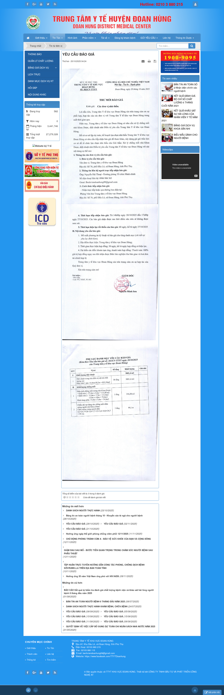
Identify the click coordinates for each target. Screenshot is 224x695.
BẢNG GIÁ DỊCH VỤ (38, 67)
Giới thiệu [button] (40, 37)
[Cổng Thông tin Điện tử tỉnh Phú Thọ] (42, 170)
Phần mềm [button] (88, 37)
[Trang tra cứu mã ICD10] (42, 210)
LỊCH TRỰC (34, 74)
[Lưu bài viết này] (155, 61)
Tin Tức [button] (56, 37)
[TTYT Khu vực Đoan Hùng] (33, 21)
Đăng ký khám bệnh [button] (125, 37)
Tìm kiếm (51, 659)
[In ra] (149, 61)
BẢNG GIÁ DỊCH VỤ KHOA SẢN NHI (184, 127)
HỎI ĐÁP (32, 87)
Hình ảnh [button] (72, 37)
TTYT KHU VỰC (114, 671)
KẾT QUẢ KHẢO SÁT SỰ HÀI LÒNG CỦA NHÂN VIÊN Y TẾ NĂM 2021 (180, 115)
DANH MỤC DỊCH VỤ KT (41, 81)
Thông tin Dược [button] (184, 37)
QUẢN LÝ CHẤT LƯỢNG (40, 60)
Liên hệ (50, 653)
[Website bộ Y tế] (41, 145)
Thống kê (31, 659)
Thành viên (32, 653)
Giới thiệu (31, 648)
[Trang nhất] (28, 38)
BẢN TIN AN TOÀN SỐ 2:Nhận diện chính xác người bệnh (185, 88)
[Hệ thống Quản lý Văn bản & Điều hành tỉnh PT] (42, 185)
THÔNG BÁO (35, 54)
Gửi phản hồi (214, 692)
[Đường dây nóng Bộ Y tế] (180, 61)
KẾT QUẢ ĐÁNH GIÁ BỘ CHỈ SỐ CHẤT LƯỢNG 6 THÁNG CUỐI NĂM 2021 (178, 100)
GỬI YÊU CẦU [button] (148, 37)
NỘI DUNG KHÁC (37, 94)
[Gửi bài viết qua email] (143, 61)
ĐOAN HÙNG (128, 671)
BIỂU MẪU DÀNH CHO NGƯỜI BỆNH (185, 136)
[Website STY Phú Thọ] (42, 155)
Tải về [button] (104, 37)
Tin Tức (50, 648)
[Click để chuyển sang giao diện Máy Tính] (35, 690)
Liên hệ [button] (167, 37)
